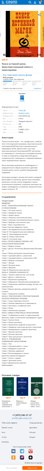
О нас (4, 437)
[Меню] (3, 2)
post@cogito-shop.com (22, 418)
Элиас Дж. (22, 110)
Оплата (32, 432)
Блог (3, 432)
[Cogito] (11, 2)
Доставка (33, 427)
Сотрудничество (35, 423)
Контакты (5, 442)
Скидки (32, 437)
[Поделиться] (39, 14)
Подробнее (37, 88)
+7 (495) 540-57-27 (22, 415)
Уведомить (32, 468)
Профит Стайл (24, 113)
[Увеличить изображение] (39, 55)
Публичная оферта (9, 423)
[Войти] (35, 2)
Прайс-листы (7, 427)
